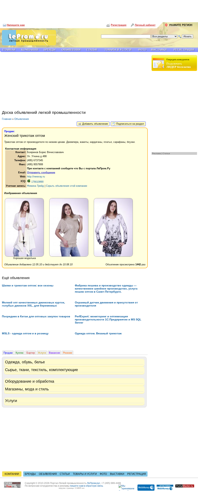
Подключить (178, 63)
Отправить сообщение (41, 172)
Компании (12, 474)
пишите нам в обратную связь (86, 485)
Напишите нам (16, 25)
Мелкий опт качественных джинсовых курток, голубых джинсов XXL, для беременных (33, 304)
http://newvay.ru (36, 176)
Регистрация (136, 474)
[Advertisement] (99, 9)
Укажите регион (180, 25)
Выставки (117, 474)
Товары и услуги (85, 474)
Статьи (166, 153)
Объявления (21, 119)
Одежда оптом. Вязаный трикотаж (98, 333)
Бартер (30, 352)
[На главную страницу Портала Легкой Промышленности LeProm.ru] (28, 44)
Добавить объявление (94, 123)
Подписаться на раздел (129, 123)
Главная (6, 119)
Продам (8, 352)
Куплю (19, 352)
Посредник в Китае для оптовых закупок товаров (36, 316)
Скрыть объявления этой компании (66, 185)
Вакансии (54, 352)
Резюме (67, 352)
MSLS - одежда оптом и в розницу (25, 333)
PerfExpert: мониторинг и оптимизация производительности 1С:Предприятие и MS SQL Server (108, 319)
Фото (103, 474)
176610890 (37, 181)
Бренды (30, 474)
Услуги (42, 352)
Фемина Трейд (35, 185)
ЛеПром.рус (93, 483)
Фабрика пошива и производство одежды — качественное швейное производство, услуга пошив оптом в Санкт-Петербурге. (106, 288)
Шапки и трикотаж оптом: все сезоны (27, 285)
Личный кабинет (145, 25)
